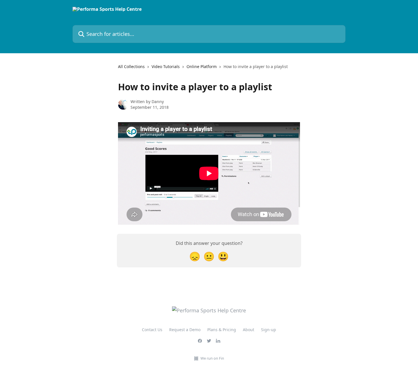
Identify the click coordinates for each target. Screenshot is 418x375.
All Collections (131, 66)
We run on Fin (212, 358)
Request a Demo (184, 329)
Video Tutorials (166, 66)
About (248, 329)
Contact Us (152, 329)
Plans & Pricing (221, 329)
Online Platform (202, 66)
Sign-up (268, 329)
